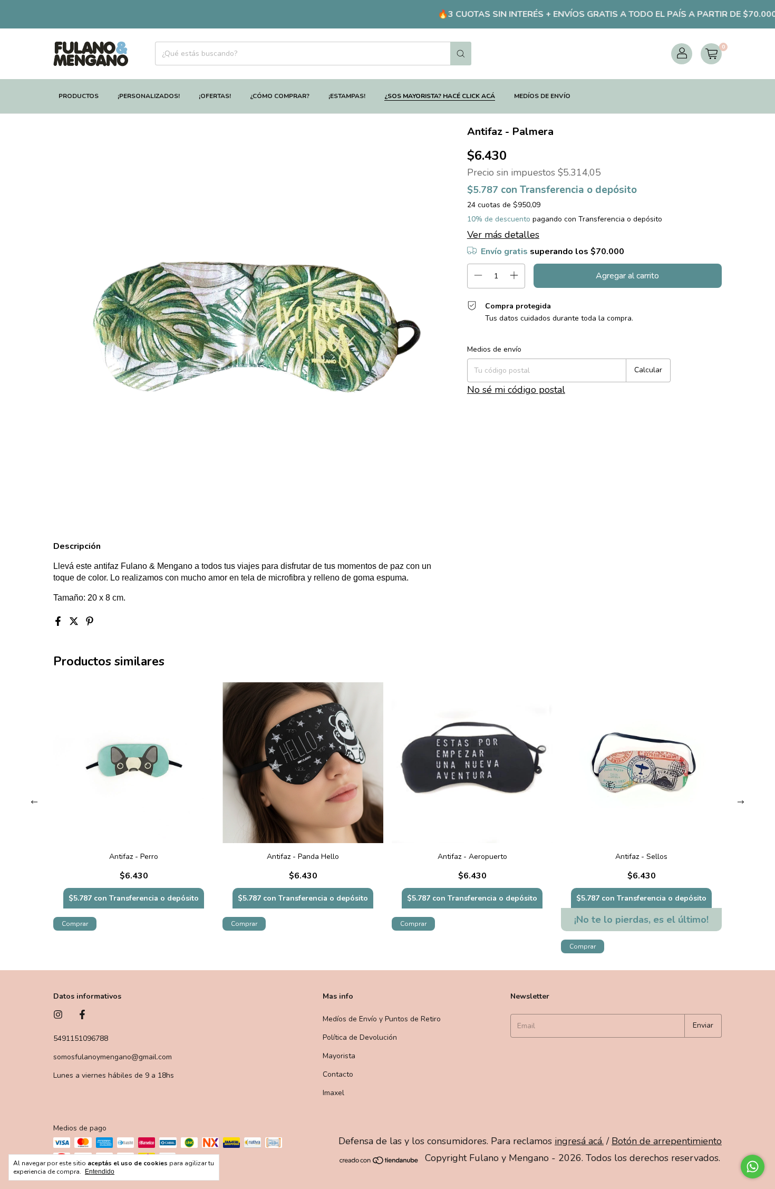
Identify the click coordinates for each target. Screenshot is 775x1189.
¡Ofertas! (215, 96)
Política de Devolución (360, 1037)
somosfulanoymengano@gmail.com (112, 1057)
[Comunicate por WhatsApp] (752, 1166)
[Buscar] (460, 53)
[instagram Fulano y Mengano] (58, 1015)
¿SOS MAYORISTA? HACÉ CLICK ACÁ (439, 96)
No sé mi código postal (516, 389)
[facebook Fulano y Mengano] (82, 1015)
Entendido (99, 1171)
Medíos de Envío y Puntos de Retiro (382, 1019)
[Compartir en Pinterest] (89, 622)
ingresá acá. (579, 1141)
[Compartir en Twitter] (75, 622)
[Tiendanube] (379, 1161)
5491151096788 (80, 1038)
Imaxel (333, 1093)
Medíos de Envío (542, 96)
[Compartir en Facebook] (59, 622)
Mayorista (339, 1056)
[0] (711, 53)
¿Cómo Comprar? (279, 96)
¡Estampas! (346, 96)
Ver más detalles (503, 234)
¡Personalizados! (149, 96)
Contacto (338, 1074)
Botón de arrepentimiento (667, 1141)
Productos (79, 96)
